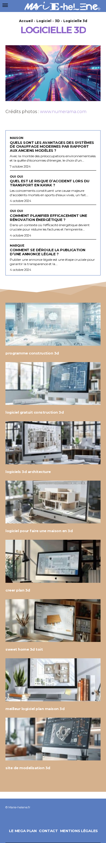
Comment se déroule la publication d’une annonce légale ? (47, 252)
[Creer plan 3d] (53, 561)
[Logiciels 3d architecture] (53, 442)
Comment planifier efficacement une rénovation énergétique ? (48, 217)
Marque (17, 245)
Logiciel (43, 21)
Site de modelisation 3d (27, 768)
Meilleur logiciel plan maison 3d (34, 708)
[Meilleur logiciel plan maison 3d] (53, 679)
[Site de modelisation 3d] (53, 739)
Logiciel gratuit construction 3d (34, 412)
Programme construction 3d (32, 353)
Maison (16, 138)
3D (57, 21)
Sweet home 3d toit (24, 649)
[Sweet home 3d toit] (53, 620)
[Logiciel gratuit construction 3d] (53, 383)
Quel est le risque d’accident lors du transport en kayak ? (49, 183)
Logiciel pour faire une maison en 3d (39, 531)
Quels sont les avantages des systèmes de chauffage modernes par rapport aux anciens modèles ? (52, 146)
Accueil (26, 21)
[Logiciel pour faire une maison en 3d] (53, 502)
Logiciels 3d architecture (28, 471)
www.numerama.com (63, 111)
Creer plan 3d (17, 590)
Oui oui (16, 176)
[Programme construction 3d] (53, 324)
